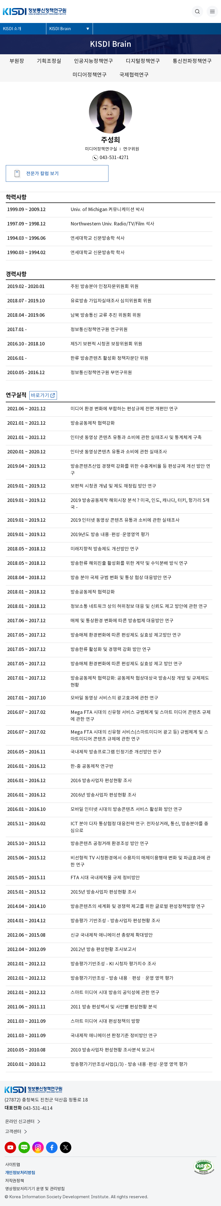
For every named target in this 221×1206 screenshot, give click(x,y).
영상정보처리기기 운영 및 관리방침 (35, 1188)
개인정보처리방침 (20, 1172)
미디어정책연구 (90, 74)
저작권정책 (14, 1180)
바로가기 (40, 395)
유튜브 (10, 1147)
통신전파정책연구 (192, 61)
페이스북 (52, 1147)
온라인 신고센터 (20, 1121)
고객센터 (13, 1131)
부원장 (16, 61)
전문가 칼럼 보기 (42, 173)
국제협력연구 (134, 74)
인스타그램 (38, 1147)
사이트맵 (12, 1164)
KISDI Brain (60, 28)
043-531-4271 (114, 157)
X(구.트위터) (65, 1147)
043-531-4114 (37, 1108)
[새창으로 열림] (204, 1167)
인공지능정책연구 (93, 61)
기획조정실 (49, 61)
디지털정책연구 (143, 61)
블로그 (24, 1147)
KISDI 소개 (12, 28)
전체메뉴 (212, 11)
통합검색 (197, 11)
